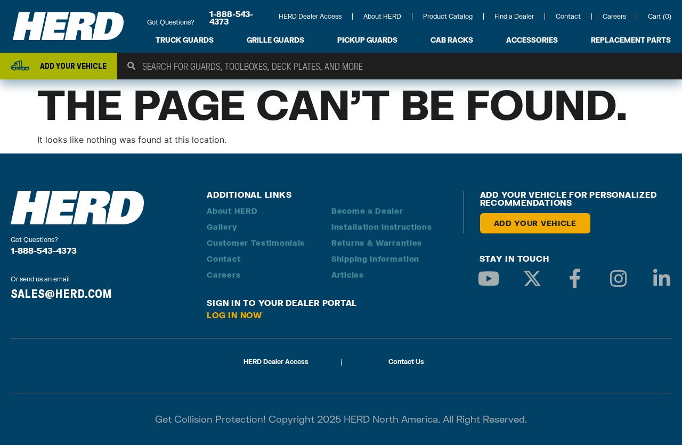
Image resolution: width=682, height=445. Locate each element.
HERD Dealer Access (310, 16)
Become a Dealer (367, 210)
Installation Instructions (381, 226)
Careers (614, 16)
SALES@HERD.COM (61, 294)
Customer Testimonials (256, 242)
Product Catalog (448, 16)
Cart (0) (659, 16)
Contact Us (406, 362)
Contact (568, 16)
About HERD (382, 16)
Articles (347, 274)
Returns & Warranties (376, 242)
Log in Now (234, 315)
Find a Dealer (514, 16)
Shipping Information (375, 258)
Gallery (222, 226)
